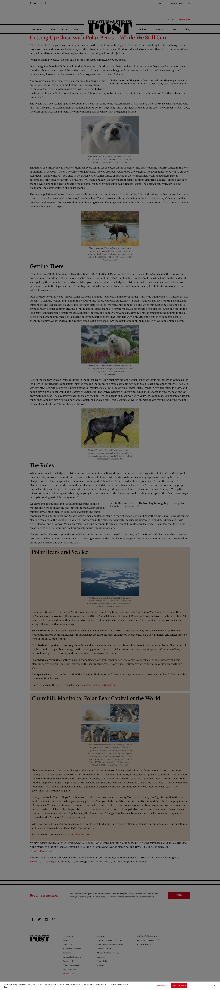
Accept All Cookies (179, 986)
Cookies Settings (162, 986)
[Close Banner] (215, 986)
